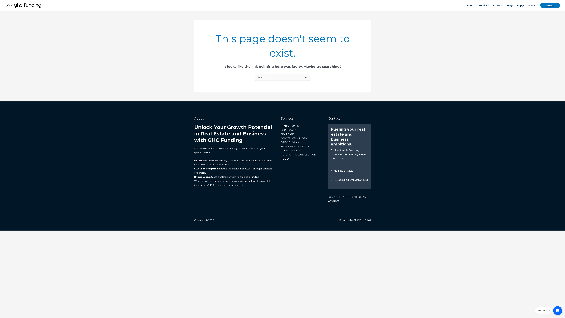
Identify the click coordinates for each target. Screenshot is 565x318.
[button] (550, 5)
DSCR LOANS (288, 130)
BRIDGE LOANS (290, 142)
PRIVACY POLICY (290, 150)
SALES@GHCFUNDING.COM (349, 180)
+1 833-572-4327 (342, 170)
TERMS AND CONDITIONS (296, 146)
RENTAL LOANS (290, 126)
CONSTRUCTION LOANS (295, 138)
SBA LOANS (287, 134)
